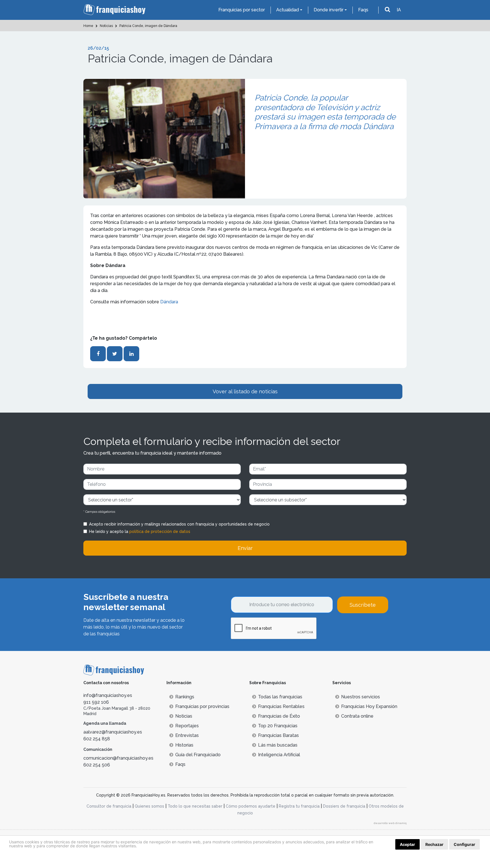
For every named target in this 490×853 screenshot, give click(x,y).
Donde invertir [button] (328, 9)
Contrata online (357, 716)
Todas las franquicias (280, 696)
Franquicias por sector (241, 9)
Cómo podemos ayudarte (250, 806)
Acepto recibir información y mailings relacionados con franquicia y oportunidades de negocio (179, 524)
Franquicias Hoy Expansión (369, 706)
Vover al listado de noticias (245, 391)
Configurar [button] (464, 844)
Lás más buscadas (277, 745)
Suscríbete (363, 605)
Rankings (184, 696)
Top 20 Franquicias (277, 725)
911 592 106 (96, 702)
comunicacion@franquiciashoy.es (118, 758)
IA (399, 9)
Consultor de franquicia (108, 806)
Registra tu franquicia (299, 806)
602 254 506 (96, 765)
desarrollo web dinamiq (390, 823)
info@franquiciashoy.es (107, 695)
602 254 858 (96, 738)
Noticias (183, 716)
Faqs (363, 9)
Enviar (245, 548)
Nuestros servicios (360, 696)
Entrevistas (187, 735)
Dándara (169, 301)
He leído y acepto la (139, 531)
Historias (184, 745)
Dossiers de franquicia (344, 806)
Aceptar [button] (407, 844)
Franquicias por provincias (202, 706)
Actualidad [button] (287, 9)
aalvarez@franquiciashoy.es (112, 732)
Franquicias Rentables (281, 706)
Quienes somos (149, 806)
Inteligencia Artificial (279, 754)
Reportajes (187, 725)
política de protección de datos (159, 531)
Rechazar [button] (434, 844)
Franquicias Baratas (278, 735)
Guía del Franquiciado (198, 754)
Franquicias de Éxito (279, 716)
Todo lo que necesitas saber (195, 806)
